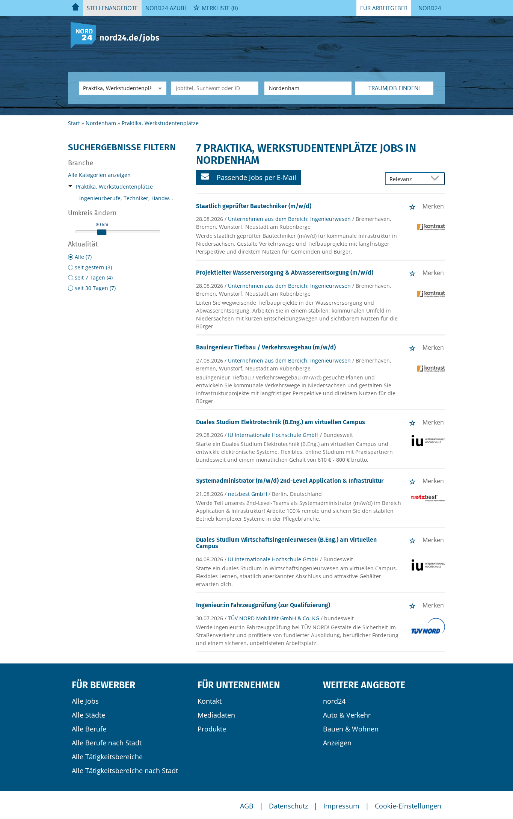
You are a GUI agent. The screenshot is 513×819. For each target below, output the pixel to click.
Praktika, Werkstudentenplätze (114, 186)
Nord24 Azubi (165, 8)
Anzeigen (337, 742)
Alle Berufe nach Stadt (107, 742)
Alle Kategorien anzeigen (99, 174)
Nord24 (429, 8)
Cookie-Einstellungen (408, 805)
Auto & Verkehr (347, 714)
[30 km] (102, 232)
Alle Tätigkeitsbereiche (107, 756)
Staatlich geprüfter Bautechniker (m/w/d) (253, 206)
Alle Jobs (85, 701)
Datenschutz (288, 805)
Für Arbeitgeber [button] (383, 8)
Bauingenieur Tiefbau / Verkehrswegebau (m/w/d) (266, 347)
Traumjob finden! (394, 88)
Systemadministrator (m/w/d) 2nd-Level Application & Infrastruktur (289, 480)
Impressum (341, 805)
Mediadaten (216, 714)
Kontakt (210, 701)
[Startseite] (117, 34)
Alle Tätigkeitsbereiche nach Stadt (125, 770)
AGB (246, 805)
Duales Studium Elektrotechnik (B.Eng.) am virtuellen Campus (280, 422)
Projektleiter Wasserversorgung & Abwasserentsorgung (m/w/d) (284, 272)
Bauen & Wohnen (351, 728)
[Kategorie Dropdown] (158, 88)
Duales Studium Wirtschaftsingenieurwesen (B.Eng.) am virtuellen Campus (286, 543)
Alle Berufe (89, 728)
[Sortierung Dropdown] (436, 179)
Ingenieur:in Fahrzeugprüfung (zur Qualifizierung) (263, 605)
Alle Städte (88, 714)
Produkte (212, 728)
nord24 (334, 701)
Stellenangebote (112, 8)
